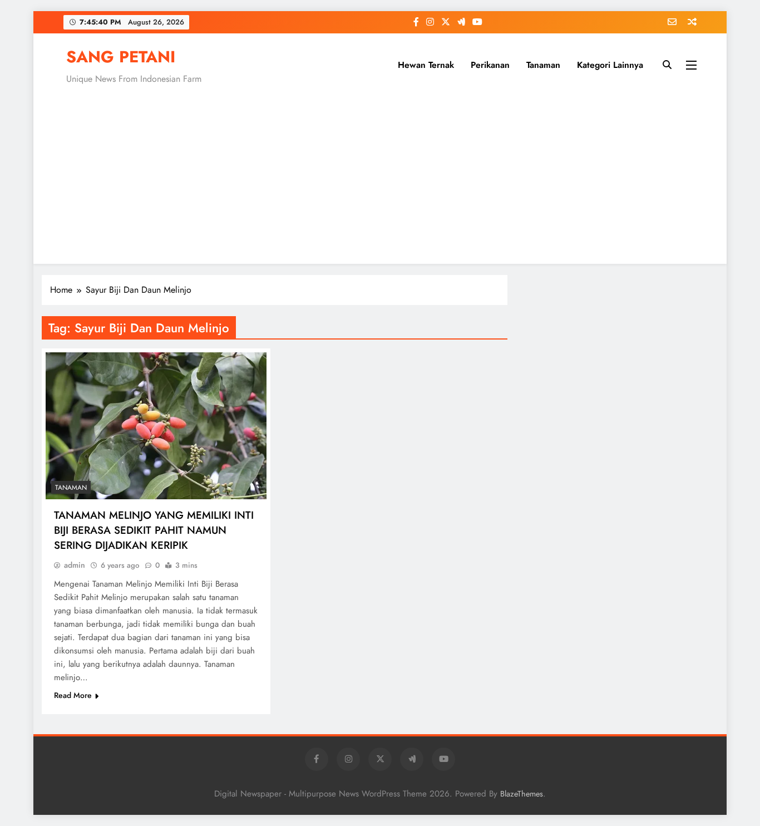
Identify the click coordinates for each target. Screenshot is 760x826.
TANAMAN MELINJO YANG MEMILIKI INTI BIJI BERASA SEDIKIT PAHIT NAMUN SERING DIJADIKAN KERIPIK (154, 530)
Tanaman (543, 64)
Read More (73, 695)
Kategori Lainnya (610, 64)
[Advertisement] (380, 172)
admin (74, 565)
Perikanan (490, 64)
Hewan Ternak (426, 64)
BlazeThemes (521, 793)
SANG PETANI (120, 56)
